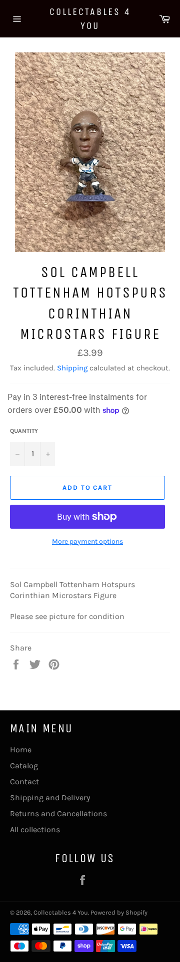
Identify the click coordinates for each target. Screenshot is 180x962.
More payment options (87, 541)
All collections (35, 829)
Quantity (24, 430)
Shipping (72, 367)
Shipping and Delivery (50, 797)
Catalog (24, 765)
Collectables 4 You (90, 18)
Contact (24, 781)
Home (21, 749)
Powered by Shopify (119, 912)
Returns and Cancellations (58, 813)
